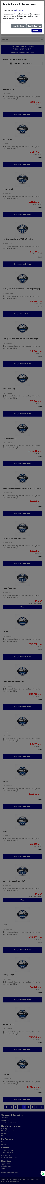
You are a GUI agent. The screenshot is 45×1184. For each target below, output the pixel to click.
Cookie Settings (34, 26)
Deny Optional (18, 26)
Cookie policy (18, 10)
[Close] (41, 4)
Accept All (37, 30)
